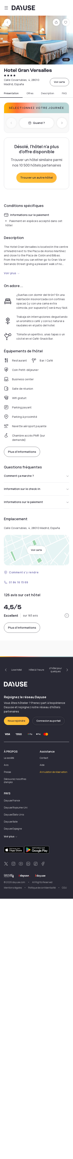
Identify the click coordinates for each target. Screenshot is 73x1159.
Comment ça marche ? (19, 476)
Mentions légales (13, 887)
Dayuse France (12, 800)
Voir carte (59, 82)
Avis (6, 765)
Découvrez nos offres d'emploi (15, 780)
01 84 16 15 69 (18, 582)
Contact (44, 758)
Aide (42, 765)
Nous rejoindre (16, 720)
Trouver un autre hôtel (36, 177)
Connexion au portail (48, 720)
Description (47, 93)
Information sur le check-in (22, 489)
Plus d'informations (22, 452)
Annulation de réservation (53, 772)
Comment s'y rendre (24, 572)
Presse (7, 772)
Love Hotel (16, 669)
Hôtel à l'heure (36, 669)
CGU (64, 887)
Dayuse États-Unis (14, 814)
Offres (29, 93)
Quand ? (39, 123)
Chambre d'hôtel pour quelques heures (55, 669)
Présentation (11, 93)
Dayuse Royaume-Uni (15, 807)
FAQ (64, 93)
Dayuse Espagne (13, 828)
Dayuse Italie (11, 821)
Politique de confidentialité (42, 887)
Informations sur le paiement (23, 502)
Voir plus (10, 273)
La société (9, 758)
